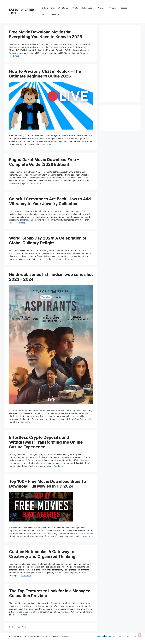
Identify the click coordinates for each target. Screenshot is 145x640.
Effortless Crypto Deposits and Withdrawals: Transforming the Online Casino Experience (46, 442)
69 (19, 627)
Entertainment (48, 8)
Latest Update (87, 8)
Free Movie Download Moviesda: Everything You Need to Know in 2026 (45, 34)
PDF (44, 15)
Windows (112, 8)
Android (101, 8)
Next (25, 627)
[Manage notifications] (139, 635)
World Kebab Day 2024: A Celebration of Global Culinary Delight (48, 240)
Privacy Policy (110, 636)
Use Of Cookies (124, 636)
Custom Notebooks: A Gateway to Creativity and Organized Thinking (42, 554)
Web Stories (63, 8)
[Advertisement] (120, 64)
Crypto (75, 8)
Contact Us (54, 15)
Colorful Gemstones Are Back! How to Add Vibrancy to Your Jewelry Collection (50, 201)
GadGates (125, 8)
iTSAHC (135, 636)
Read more (14, 56)
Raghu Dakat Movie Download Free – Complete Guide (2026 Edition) (44, 162)
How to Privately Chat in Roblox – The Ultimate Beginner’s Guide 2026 (45, 73)
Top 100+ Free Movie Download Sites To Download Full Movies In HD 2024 (47, 483)
